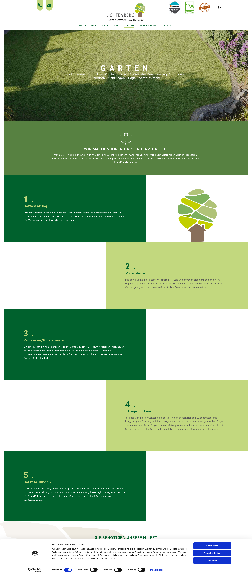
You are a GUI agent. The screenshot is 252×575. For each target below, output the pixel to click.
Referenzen (147, 25)
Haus (105, 25)
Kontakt (167, 25)
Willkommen (87, 25)
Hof (116, 25)
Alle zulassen (212, 546)
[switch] (94, 570)
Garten (129, 25)
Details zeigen (156, 570)
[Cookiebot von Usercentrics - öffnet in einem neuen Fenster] (34, 570)
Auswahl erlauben (212, 553)
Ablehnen (212, 560)
